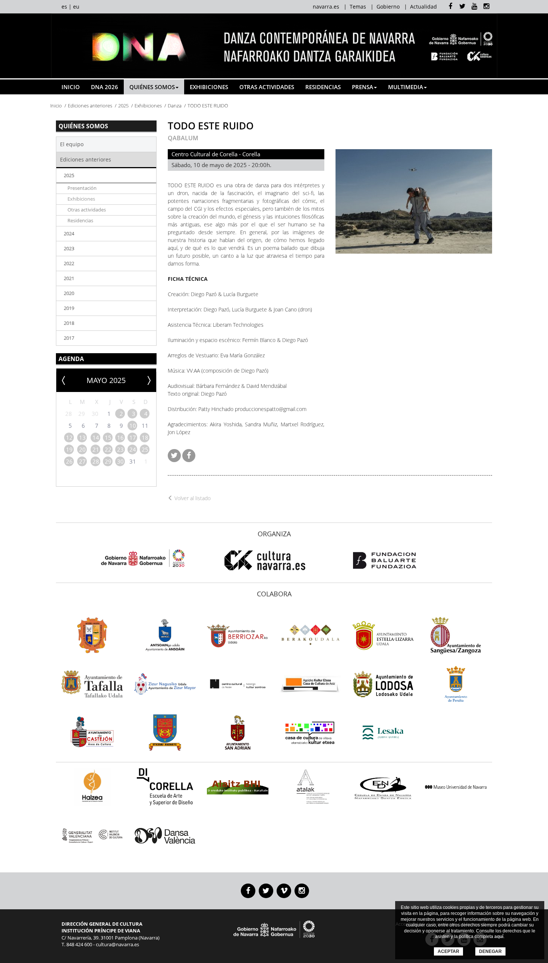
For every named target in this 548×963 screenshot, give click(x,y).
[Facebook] (188, 455)
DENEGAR (490, 951)
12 (69, 437)
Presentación (82, 188)
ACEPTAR (448, 951)
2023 (69, 248)
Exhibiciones (209, 87)
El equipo (72, 144)
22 (108, 449)
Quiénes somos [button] (152, 87)
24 (132, 449)
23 (120, 449)
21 (95, 449)
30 (120, 461)
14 (95, 437)
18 (145, 437)
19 (69, 449)
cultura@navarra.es (117, 944)
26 (69, 461)
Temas (358, 6)
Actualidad (423, 6)
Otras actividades (266, 87)
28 (95, 461)
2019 (69, 308)
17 (132, 437)
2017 (69, 338)
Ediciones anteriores (90, 105)
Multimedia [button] (405, 87)
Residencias (323, 87)
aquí (498, 936)
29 (108, 461)
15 (108, 437)
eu (76, 6)
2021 (69, 278)
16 (120, 437)
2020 (69, 293)
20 (82, 449)
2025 (123, 105)
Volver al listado (192, 498)
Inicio (71, 87)
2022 (69, 263)
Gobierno (388, 6)
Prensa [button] (362, 87)
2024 (69, 233)
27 (82, 461)
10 (132, 425)
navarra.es (326, 6)
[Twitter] (174, 455)
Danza (175, 105)
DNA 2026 (104, 87)
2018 (69, 323)
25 (145, 449)
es (64, 6)
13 (82, 437)
